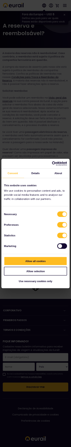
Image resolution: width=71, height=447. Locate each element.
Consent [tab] (13, 173)
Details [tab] (35, 173)
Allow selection (35, 271)
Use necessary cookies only (35, 281)
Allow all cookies (35, 261)
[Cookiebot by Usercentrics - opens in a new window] (52, 163)
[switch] (62, 225)
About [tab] (58, 173)
